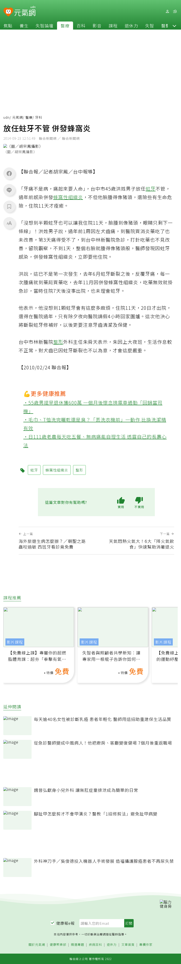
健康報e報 (65, 923)
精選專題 (77, 945)
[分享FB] (9, 173)
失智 (149, 25)
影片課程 (15, 642)
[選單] (175, 11)
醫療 (65, 25)
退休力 (131, 25)
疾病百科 (95, 945)
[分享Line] (9, 190)
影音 (97, 25)
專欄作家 (145, 945)
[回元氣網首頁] (24, 11)
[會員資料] (167, 11)
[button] (174, 25)
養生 (24, 25)
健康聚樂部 (58, 945)
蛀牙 (151, 188)
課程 (113, 25)
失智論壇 (44, 25)
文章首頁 (128, 945)
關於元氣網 (37, 945)
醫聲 (165, 25)
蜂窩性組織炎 (68, 197)
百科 (81, 25)
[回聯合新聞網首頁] (8, 12)
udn (6, 117)
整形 (58, 341)
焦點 (8, 25)
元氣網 (17, 117)
